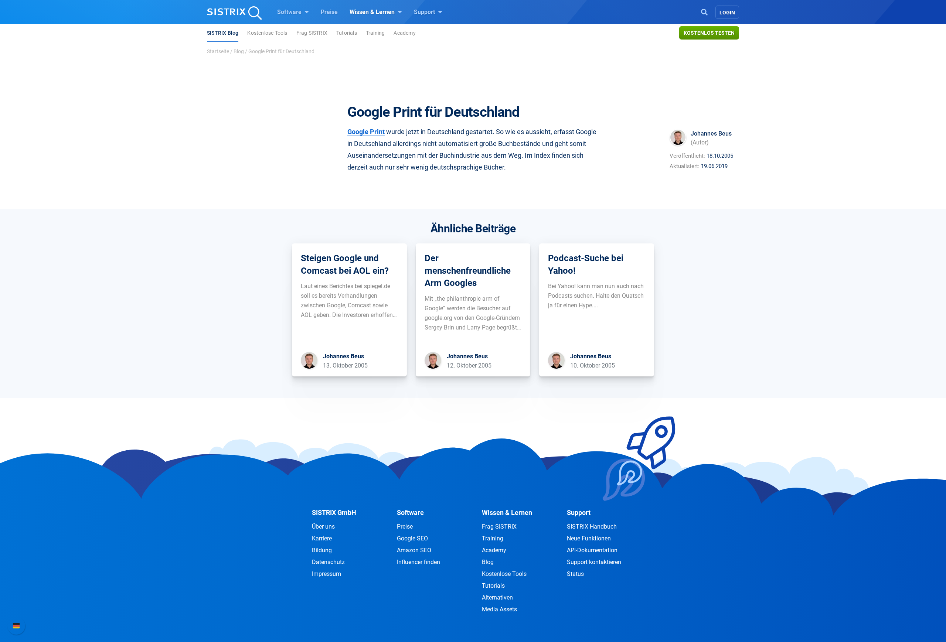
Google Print (366, 132)
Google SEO (412, 538)
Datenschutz (328, 562)
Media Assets (499, 609)
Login (727, 13)
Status (575, 573)
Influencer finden (418, 562)
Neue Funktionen (589, 538)
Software (290, 12)
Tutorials (346, 33)
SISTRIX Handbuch (592, 526)
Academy (404, 33)
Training (375, 33)
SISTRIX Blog (222, 33)
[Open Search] (704, 11)
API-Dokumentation (592, 550)
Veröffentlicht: (687, 156)
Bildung (322, 550)
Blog (239, 51)
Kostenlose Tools (267, 33)
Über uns (323, 526)
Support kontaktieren (594, 562)
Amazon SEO (414, 550)
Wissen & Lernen (373, 12)
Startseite (218, 51)
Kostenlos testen (709, 33)
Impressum (326, 573)
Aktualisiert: (685, 166)
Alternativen (497, 597)
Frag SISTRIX (311, 33)
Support (425, 12)
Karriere (322, 538)
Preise (329, 12)
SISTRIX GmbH (334, 512)
